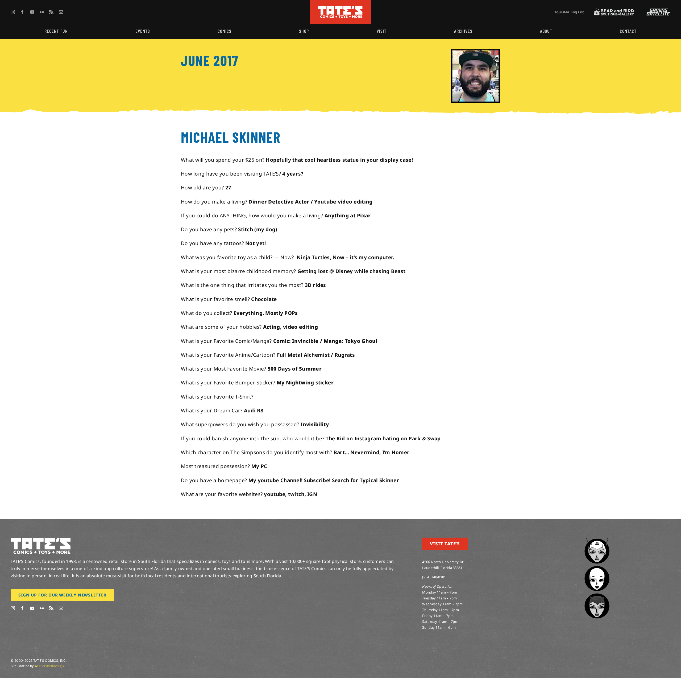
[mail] (61, 12)
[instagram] (13, 12)
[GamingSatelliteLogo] (657, 10)
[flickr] (42, 12)
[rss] (51, 12)
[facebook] (22, 12)
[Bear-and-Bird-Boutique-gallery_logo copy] (614, 10)
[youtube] (32, 12)
